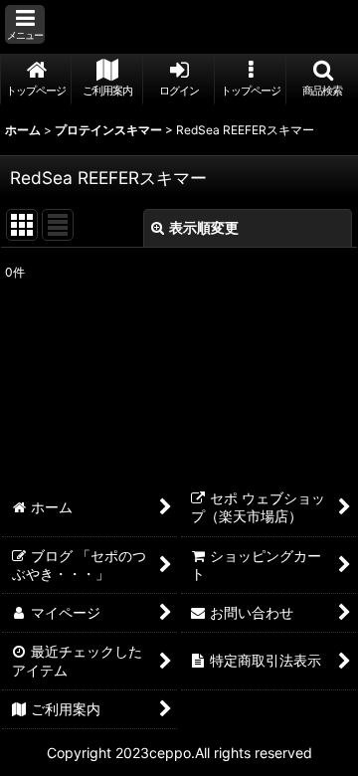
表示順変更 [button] (204, 227)
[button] (25, 24)
